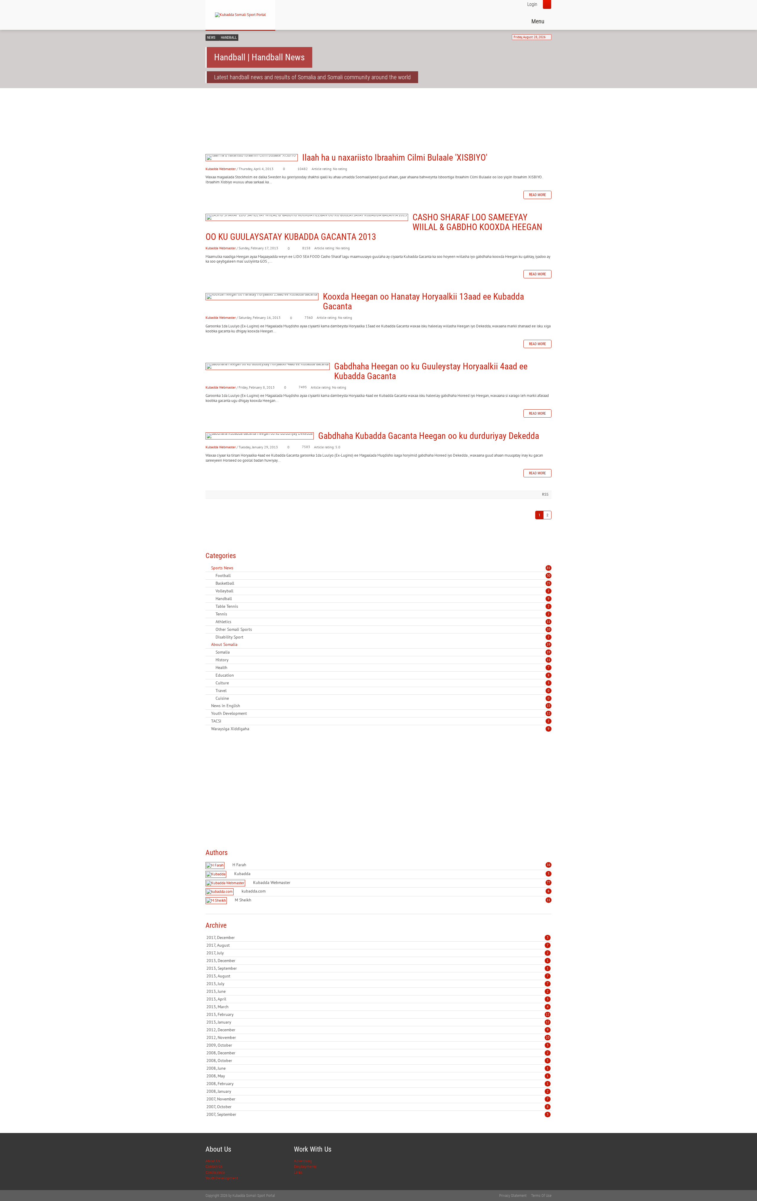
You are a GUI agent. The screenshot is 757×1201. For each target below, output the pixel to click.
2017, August (377, 945)
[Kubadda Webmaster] (226, 883)
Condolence (215, 1172)
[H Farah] (216, 865)
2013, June (377, 991)
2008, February (377, 1083)
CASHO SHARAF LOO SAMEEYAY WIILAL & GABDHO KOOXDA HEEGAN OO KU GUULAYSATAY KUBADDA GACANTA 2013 (307, 217)
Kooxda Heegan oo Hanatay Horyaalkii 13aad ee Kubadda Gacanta (262, 296)
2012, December (377, 1029)
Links (298, 1172)
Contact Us (214, 1166)
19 (548, 644)
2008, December (377, 1052)
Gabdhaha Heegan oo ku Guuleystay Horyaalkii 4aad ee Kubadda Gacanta (267, 366)
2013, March (377, 1006)
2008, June (377, 1068)
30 (548, 575)
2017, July (377, 953)
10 (548, 629)
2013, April (377, 999)
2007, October (377, 1106)
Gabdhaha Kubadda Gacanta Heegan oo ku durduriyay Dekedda (259, 436)
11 (548, 622)
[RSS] (208, 567)
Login (532, 4)
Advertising (303, 1160)
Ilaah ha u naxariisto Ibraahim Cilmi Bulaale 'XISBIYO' (251, 157)
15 (548, 706)
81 (548, 568)
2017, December (377, 937)
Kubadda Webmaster (221, 169)
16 (548, 865)
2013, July (377, 983)
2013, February (377, 1014)
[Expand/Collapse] (237, 567)
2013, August (377, 976)
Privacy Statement (513, 1195)
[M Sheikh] (217, 900)
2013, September (377, 968)
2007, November (377, 1099)
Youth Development (222, 1178)
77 (548, 882)
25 (548, 583)
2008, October (377, 1060)
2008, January (377, 1091)
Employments (305, 1166)
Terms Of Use (541, 1195)
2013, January (377, 1022)
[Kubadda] (217, 874)
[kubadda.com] (220, 891)
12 (548, 713)
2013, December (377, 960)
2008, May (377, 1076)
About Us (213, 1160)
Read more (537, 195)
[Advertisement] (313, 110)
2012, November (377, 1037)
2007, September (377, 1114)
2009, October (377, 1045)
